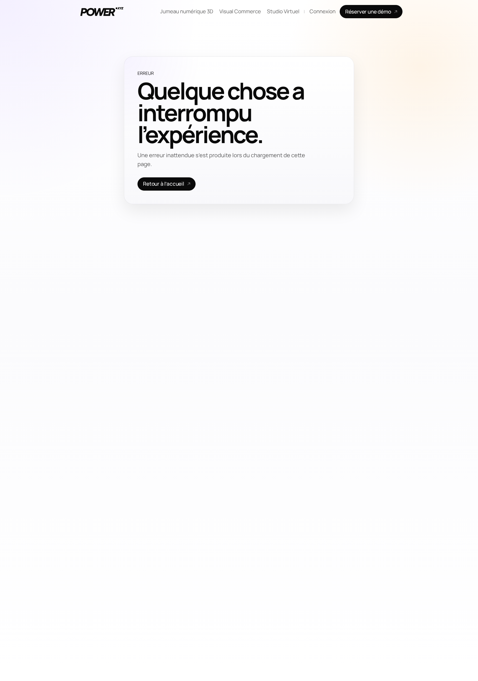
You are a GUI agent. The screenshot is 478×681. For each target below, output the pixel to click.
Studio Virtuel (283, 11)
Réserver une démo (368, 11)
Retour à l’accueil (163, 183)
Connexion (323, 11)
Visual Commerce (240, 11)
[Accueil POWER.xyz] (101, 11)
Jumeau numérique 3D (186, 11)
